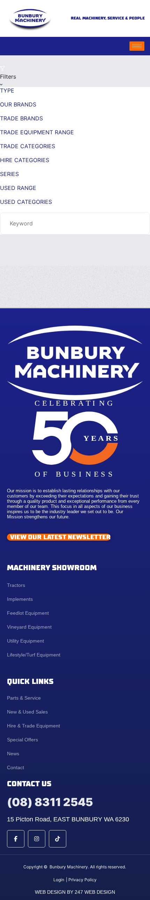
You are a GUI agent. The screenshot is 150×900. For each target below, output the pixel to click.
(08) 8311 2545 (50, 802)
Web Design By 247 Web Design (75, 892)
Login (58, 879)
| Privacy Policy (81, 879)
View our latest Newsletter (60, 537)
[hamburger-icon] (137, 46)
